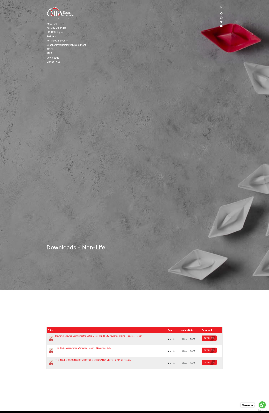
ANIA (49, 53)
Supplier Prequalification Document (66, 45)
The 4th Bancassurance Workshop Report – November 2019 (83, 348)
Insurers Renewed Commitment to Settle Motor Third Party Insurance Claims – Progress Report (98, 336)
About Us (52, 23)
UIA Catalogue (55, 32)
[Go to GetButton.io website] (262, 410)
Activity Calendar (56, 27)
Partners (51, 36)
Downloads (53, 57)
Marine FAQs (54, 62)
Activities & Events (57, 40)
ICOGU (50, 49)
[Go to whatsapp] (262, 404)
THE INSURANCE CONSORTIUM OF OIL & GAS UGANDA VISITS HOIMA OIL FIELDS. (93, 360)
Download (209, 338)
